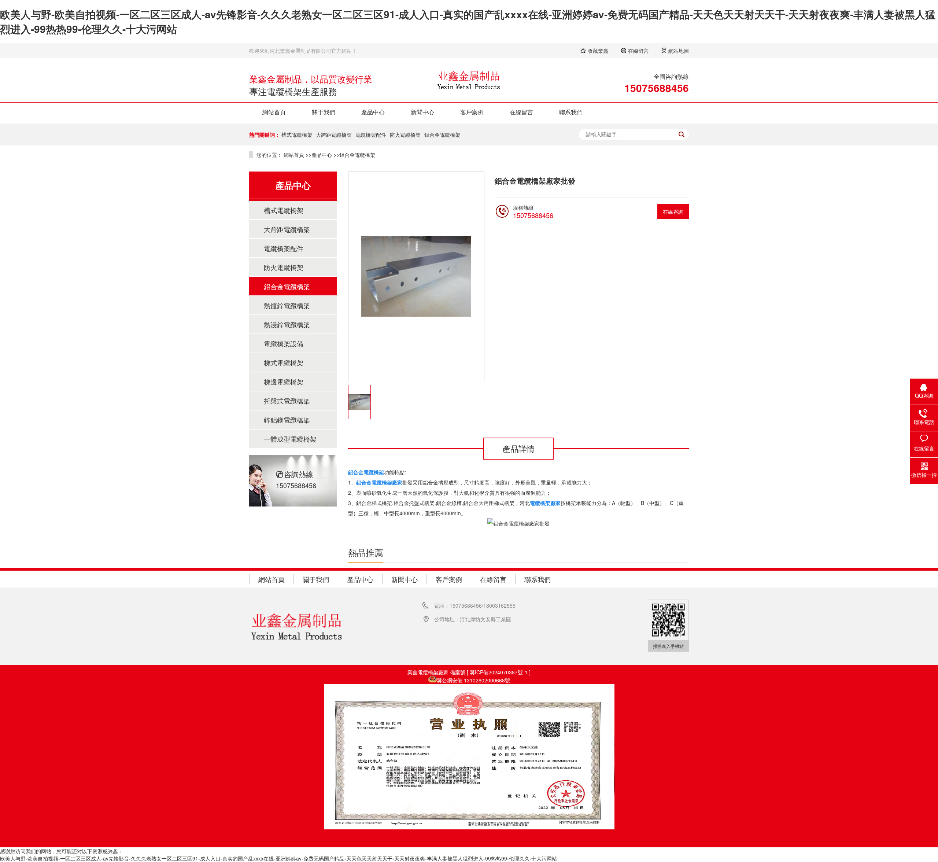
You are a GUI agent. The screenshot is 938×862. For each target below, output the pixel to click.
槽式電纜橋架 (296, 134)
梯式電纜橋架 (283, 362)
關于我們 (323, 112)
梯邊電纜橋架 (283, 381)
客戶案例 (472, 112)
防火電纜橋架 (405, 134)
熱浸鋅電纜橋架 (287, 324)
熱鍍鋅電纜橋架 (287, 305)
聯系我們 (571, 112)
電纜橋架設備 (283, 343)
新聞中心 (422, 112)
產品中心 (373, 112)
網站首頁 (274, 112)
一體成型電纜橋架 (290, 438)
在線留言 (521, 112)
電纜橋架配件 (370, 134)
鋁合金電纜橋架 (442, 134)
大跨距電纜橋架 (334, 134)
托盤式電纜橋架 (287, 400)
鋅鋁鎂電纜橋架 (287, 419)
